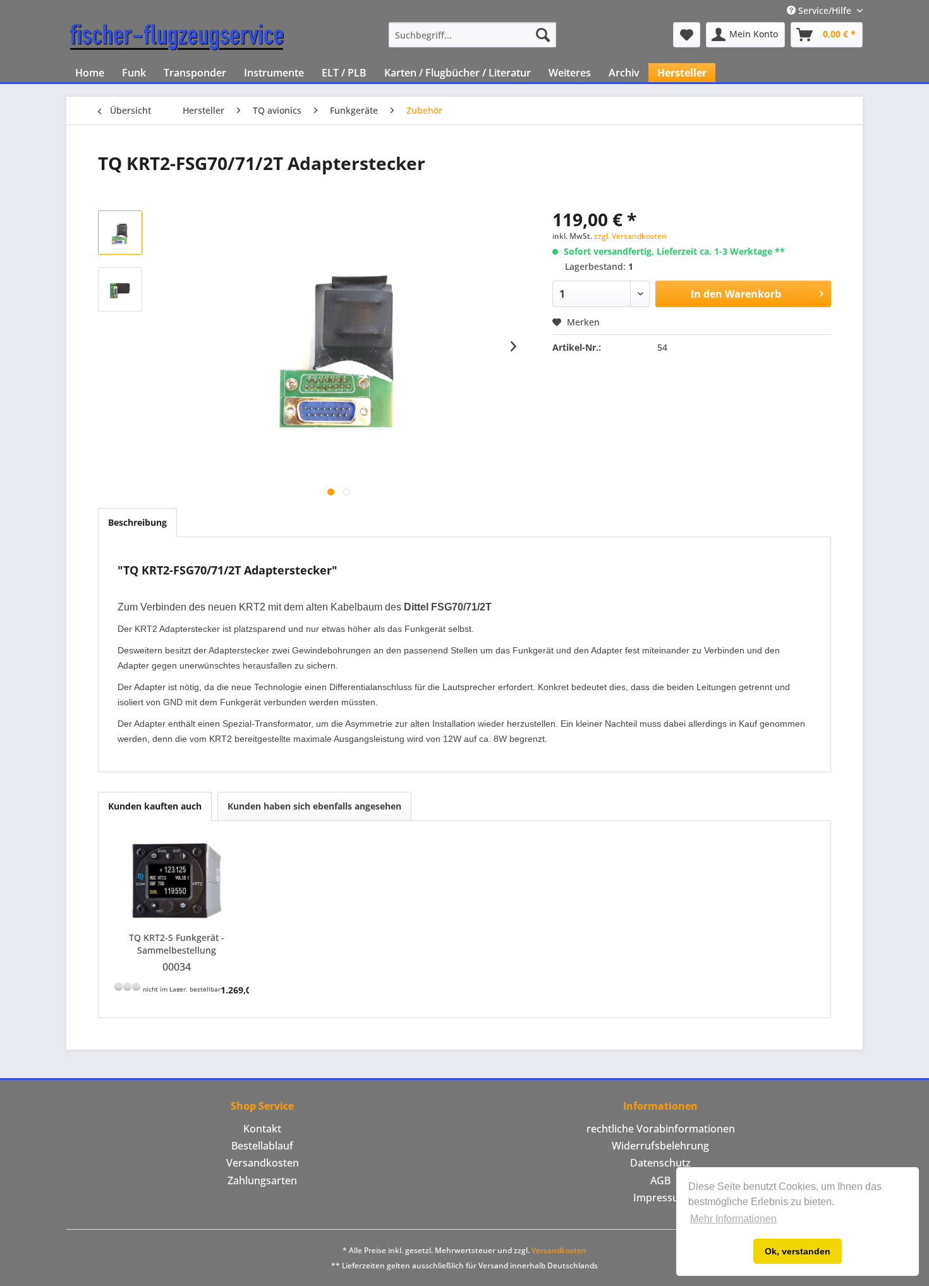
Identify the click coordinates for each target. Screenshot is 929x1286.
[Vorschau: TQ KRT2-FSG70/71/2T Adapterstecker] (120, 232)
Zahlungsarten (262, 1180)
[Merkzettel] (686, 34)
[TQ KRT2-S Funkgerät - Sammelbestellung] (177, 881)
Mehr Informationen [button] (733, 1218)
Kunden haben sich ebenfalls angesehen (314, 806)
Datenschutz (660, 1163)
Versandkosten (262, 1163)
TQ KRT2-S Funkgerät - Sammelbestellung (176, 943)
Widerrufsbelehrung (660, 1146)
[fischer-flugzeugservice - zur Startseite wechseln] (177, 38)
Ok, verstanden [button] (797, 1251)
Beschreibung (137, 522)
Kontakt (262, 1129)
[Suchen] (543, 34)
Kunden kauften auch (155, 806)
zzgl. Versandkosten (630, 236)
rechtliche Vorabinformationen (660, 1129)
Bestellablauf (262, 1146)
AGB (660, 1180)
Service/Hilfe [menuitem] (825, 10)
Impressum (660, 1197)
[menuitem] (472, 34)
